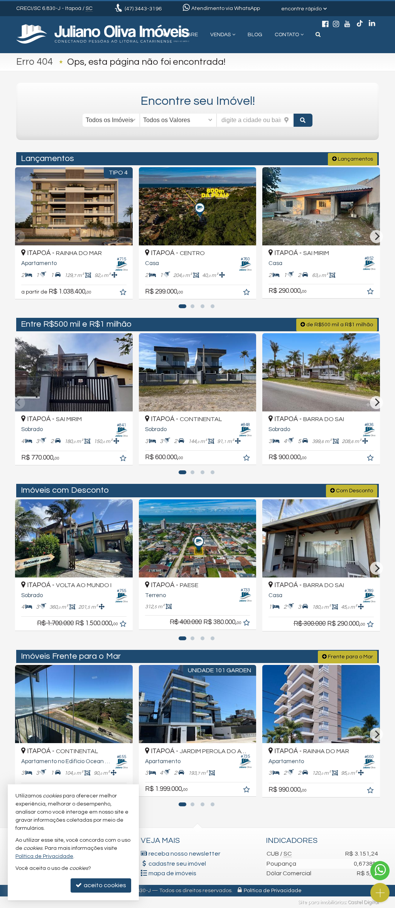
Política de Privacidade (273, 890)
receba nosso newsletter (184, 854)
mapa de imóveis (172, 873)
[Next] (376, 236)
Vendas (220, 34)
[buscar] (303, 120)
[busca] (318, 34)
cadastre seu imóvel (177, 864)
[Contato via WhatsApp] (380, 870)
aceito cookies (104, 885)
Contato (287, 34)
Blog (255, 34)
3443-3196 (143, 9)
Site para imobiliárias (322, 902)
